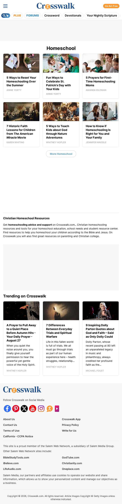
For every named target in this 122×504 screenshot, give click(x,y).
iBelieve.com (11, 463)
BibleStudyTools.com (16, 457)
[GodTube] (57, 408)
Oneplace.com (70, 468)
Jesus (104, 232)
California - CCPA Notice (18, 436)
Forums (32, 15)
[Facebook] (7, 408)
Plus (17, 15)
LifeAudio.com (12, 468)
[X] (24, 408)
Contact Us (10, 424)
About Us (9, 419)
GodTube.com (70, 457)
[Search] (5, 15)
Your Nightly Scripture (102, 15)
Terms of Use (11, 430)
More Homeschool (61, 153)
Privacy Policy (70, 424)
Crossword (51, 15)
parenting (67, 236)
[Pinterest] (15, 408)
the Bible (89, 232)
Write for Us (69, 430)
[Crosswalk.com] (56, 6)
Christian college (89, 236)
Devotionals (73, 15)
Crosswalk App (71, 419)
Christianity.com (72, 463)
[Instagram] (41, 408)
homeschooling (97, 224)
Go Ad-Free (111, 6)
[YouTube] (32, 408)
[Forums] (49, 408)
